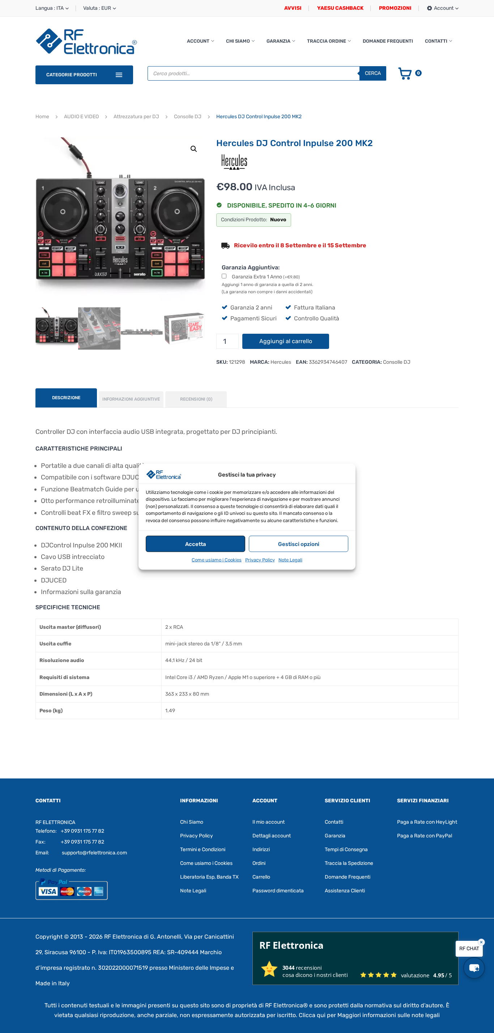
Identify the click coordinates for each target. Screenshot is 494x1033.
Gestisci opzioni (298, 544)
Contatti (436, 41)
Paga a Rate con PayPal (424, 836)
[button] (193, 148)
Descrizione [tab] (66, 397)
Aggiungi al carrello (285, 341)
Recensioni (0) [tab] (196, 399)
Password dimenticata (278, 891)
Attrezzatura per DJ (136, 117)
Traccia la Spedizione (349, 863)
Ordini (258, 863)
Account (198, 41)
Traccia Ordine (326, 41)
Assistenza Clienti (345, 891)
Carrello (261, 877)
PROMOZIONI (395, 8)
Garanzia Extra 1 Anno (266, 277)
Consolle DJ (187, 117)
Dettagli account (271, 836)
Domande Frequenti (388, 41)
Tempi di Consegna (346, 849)
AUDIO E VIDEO (81, 117)
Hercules (281, 362)
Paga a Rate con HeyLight (427, 822)
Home (42, 117)
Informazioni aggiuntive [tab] (131, 399)
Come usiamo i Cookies (217, 559)
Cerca (373, 73)
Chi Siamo (238, 41)
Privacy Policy (260, 559)
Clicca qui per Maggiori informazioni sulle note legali (369, 1015)
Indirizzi (261, 849)
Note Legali (290, 559)
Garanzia (278, 41)
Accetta (195, 544)
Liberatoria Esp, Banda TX (209, 877)
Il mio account (268, 822)
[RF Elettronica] (86, 41)
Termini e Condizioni (202, 849)
